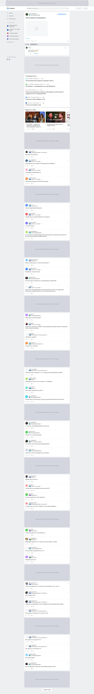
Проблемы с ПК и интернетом (39, 335)
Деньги (33, 388)
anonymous (29, 102)
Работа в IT (34, 89)
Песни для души (36, 102)
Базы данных (35, 584)
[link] (35, 121)
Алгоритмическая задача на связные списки (39, 80)
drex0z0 (28, 97)
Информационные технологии (39, 152)
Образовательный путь (39, 84)
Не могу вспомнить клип (33, 105)
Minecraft (34, 539)
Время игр (34, 260)
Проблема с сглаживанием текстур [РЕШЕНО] (40, 86)
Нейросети (34, 206)
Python (33, 477)
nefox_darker (29, 78)
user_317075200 (30, 84)
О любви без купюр (35, 97)
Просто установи (36, 161)
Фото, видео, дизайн (36, 441)
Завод (33, 379)
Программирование (35, 15)
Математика (35, 78)
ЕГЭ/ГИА (34, 557)
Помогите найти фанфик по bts (35, 99)
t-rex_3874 (29, 89)
